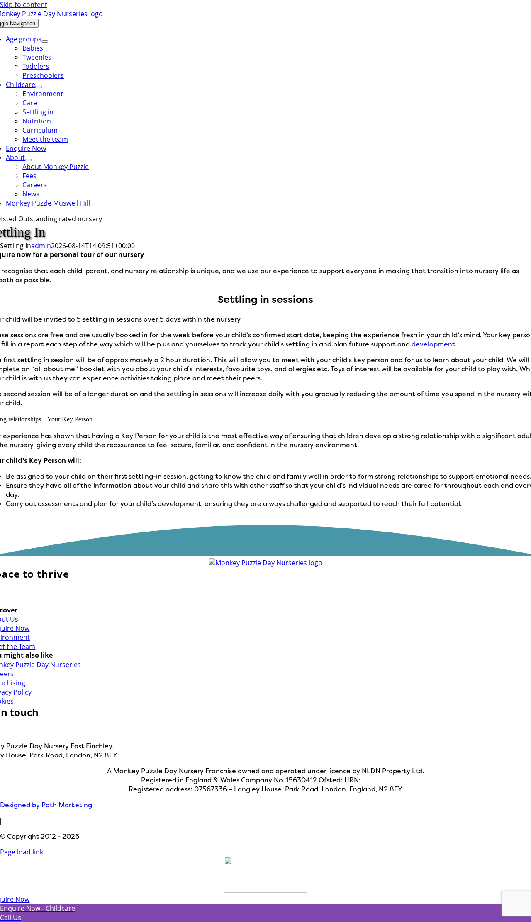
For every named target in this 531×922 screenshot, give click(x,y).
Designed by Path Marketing (46, 804)
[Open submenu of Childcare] (38, 87)
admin (41, 245)
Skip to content (23, 4)
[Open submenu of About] (28, 160)
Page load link (21, 852)
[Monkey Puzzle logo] (265, 562)
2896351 (376, 779)
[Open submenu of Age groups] (44, 41)
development (433, 343)
